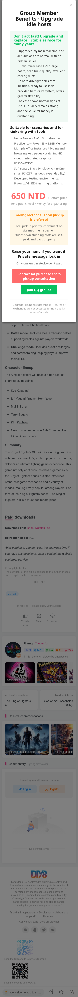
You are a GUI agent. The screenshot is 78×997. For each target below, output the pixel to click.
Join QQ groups (39, 290)
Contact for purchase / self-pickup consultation (39, 276)
